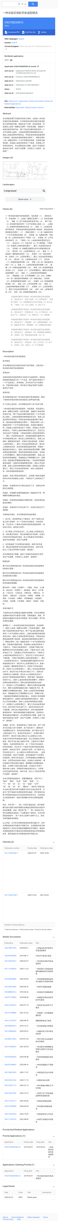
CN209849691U (10, 1026)
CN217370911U (10, 1101)
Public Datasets (33, 1217)
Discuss (40, 107)
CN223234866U (10, 1065)
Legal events (23, 101)
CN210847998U (10, 987)
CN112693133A (10, 895)
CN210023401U (10, 961)
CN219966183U (10, 1072)
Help (19, 1219)
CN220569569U (10, 1057)
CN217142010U (10, 1119)
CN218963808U (10, 979)
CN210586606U (10, 1031)
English (21, 39)
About (5, 1217)
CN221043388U (10, 1106)
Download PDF (14, 32)
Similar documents (36, 101)
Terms (45, 1217)
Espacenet (20, 107)
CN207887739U (10, 948)
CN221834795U (10, 1093)
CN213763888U (10, 1013)
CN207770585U (10, 997)
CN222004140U (10, 1080)
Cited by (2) (12, 101)
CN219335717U (10, 1085)
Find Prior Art (30, 32)
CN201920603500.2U (12, 1147)
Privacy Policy (8, 1219)
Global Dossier (30, 107)
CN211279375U (10, 1020)
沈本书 (14, 43)
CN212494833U (10, 1047)
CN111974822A (10, 969)
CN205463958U (10, 956)
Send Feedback (17, 1217)
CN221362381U (10, 1005)
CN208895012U (10, 992)
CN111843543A (10, 853)
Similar (43, 32)
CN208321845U (10, 1039)
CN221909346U (10, 1114)
